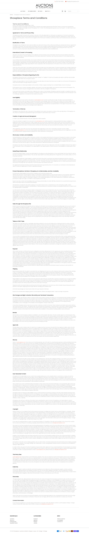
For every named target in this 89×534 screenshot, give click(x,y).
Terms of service (61, 519)
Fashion (35, 521)
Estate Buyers (13, 521)
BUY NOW (40, 11)
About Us (12, 520)
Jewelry (35, 523)
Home (11, 14)
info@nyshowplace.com (73, 1)
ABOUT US (47, 11)
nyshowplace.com (39, 100)
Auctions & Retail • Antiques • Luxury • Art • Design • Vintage (33, 531)
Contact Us (60, 521)
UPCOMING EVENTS (32, 11)
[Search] (77, 11)
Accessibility (60, 520)
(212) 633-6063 (59, 1)
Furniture (36, 519)
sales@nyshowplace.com (20, 130)
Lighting (35, 520)
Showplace (16, 531)
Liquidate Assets (14, 523)
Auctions (22, 11)
